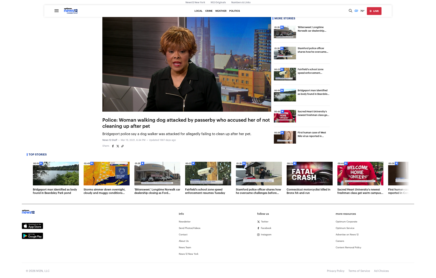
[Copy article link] (122, 146)
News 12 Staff (109, 140)
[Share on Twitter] (117, 146)
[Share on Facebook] (113, 146)
